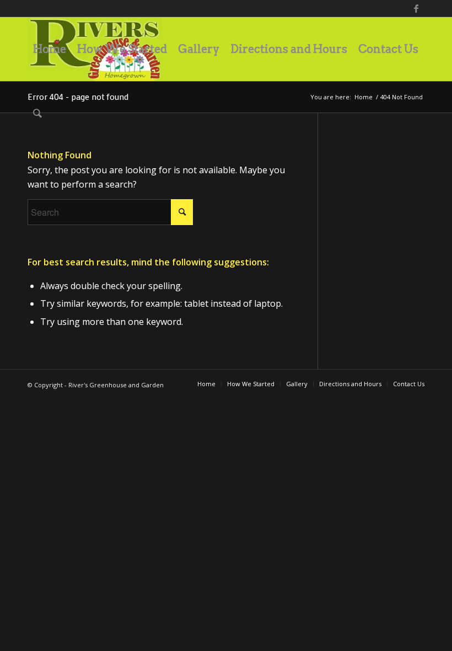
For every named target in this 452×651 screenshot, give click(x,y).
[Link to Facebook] (416, 8)
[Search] (37, 113)
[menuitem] (50, 49)
